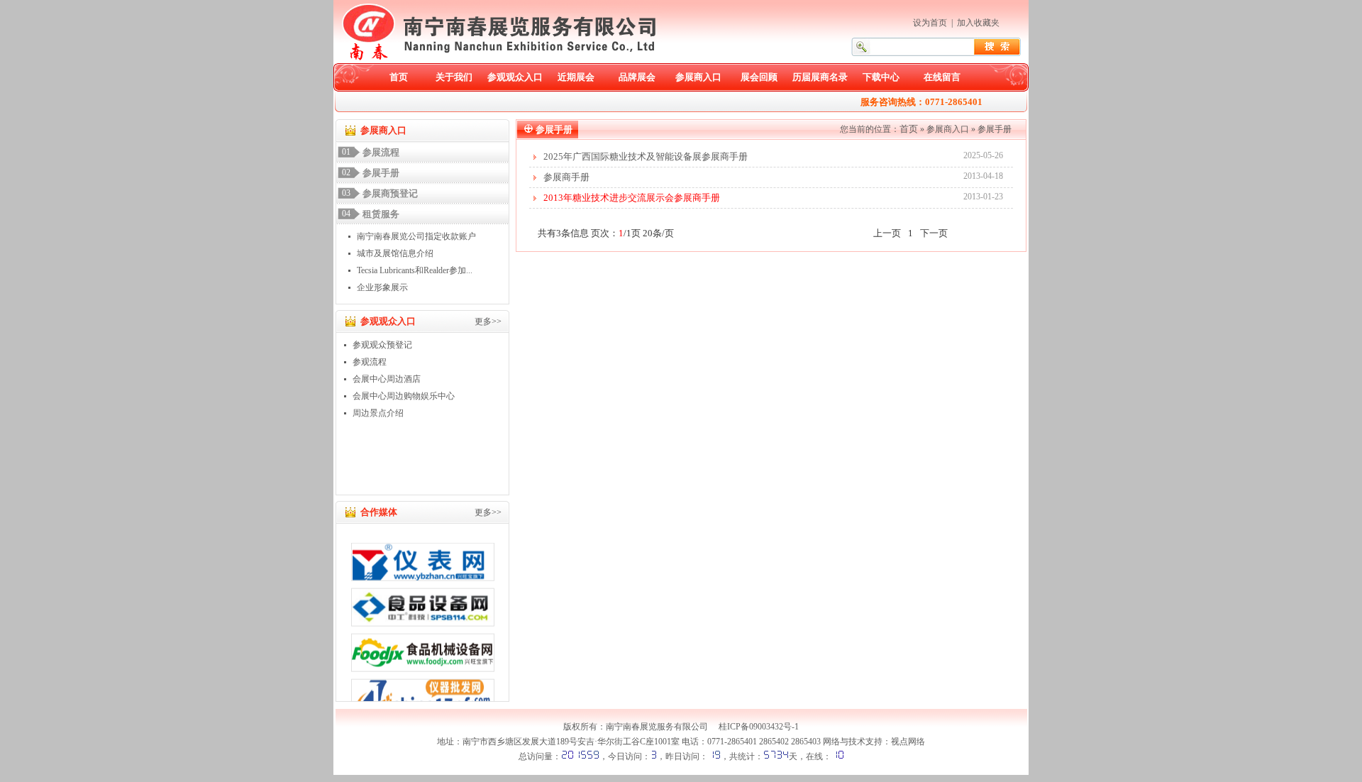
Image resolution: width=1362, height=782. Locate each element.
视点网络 (908, 742)
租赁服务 (380, 214)
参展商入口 (698, 77)
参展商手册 (566, 177)
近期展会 (576, 77)
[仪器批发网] (422, 692)
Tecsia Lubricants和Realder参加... (414, 270)
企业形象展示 (382, 287)
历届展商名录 (820, 77)
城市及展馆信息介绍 (395, 253)
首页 (398, 77)
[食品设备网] (422, 602)
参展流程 (380, 152)
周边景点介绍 (378, 413)
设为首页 (930, 23)
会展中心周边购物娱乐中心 (404, 396)
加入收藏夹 (978, 23)
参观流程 (370, 362)
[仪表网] (422, 556)
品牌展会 (637, 77)
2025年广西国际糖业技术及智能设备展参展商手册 (645, 156)
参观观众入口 (515, 77)
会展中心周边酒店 (387, 379)
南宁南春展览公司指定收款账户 (416, 236)
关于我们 (454, 77)
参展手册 (380, 172)
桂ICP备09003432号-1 (759, 727)
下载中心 (881, 77)
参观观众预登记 (382, 345)
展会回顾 (759, 77)
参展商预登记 (390, 193)
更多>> (488, 321)
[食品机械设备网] (422, 647)
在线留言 (942, 77)
